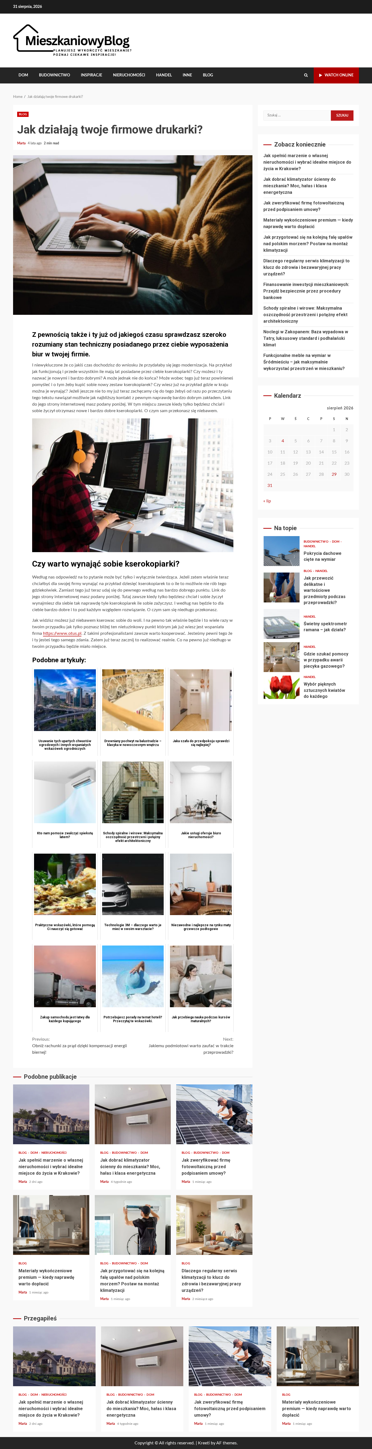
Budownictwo (54, 75)
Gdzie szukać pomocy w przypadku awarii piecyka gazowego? (282, 657)
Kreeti (204, 1443)
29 (334, 474)
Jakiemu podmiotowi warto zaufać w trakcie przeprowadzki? (191, 1046)
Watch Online (339, 75)
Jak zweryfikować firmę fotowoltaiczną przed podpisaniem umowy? (214, 1114)
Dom (23, 75)
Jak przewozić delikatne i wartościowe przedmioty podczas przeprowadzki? (282, 587)
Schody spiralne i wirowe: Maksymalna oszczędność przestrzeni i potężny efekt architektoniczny (305, 315)
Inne (187, 75)
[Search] (306, 75)
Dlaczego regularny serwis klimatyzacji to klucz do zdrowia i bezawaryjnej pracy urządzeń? (214, 1225)
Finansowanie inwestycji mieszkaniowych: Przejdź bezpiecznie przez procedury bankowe (306, 291)
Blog (208, 75)
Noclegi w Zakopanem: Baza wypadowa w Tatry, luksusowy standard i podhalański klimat (305, 338)
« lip (267, 501)
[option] (308, 552)
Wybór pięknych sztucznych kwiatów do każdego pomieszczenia (282, 690)
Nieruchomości (129, 75)
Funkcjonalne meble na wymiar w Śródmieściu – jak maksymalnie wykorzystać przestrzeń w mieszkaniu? (304, 362)
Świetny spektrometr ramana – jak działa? (282, 624)
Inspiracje (91, 75)
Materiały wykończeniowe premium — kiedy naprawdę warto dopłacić (51, 1225)
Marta (21, 143)
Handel (164, 75)
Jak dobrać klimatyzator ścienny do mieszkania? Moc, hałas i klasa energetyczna (133, 1114)
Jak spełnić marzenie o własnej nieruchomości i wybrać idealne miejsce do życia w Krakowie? (51, 1114)
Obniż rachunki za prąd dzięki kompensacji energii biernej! (79, 1046)
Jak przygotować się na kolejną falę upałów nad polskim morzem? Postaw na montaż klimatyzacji (133, 1225)
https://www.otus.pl (62, 633)
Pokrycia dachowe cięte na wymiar (282, 551)
